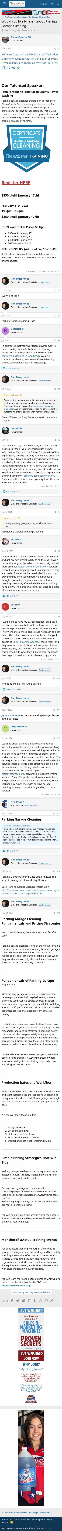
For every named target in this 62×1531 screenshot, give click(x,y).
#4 (59, 340)
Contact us (7, 1519)
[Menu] (4, 4)
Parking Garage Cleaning (16, 825)
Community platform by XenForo (27, 1528)
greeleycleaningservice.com (39, 475)
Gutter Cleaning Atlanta (25, 641)
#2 (59, 290)
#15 (58, 913)
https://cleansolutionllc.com (32, 566)
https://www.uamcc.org (16, 1285)
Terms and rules (22, 1519)
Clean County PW (12, 30)
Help (49, 1519)
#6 (59, 440)
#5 (59, 388)
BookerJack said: (11, 395)
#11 (58, 710)
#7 (59, 512)
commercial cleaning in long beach (21, 355)
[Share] (55, 49)
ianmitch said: (10, 518)
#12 (58, 738)
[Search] (58, 4)
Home (5, 1522)
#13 (58, 813)
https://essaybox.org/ (13, 773)
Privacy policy (38, 1519)
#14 (58, 871)
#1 (59, 48)
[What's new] (52, 4)
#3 (59, 315)
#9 (59, 616)
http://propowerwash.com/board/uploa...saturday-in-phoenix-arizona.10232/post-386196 (31, 891)
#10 (58, 678)
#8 (59, 551)
